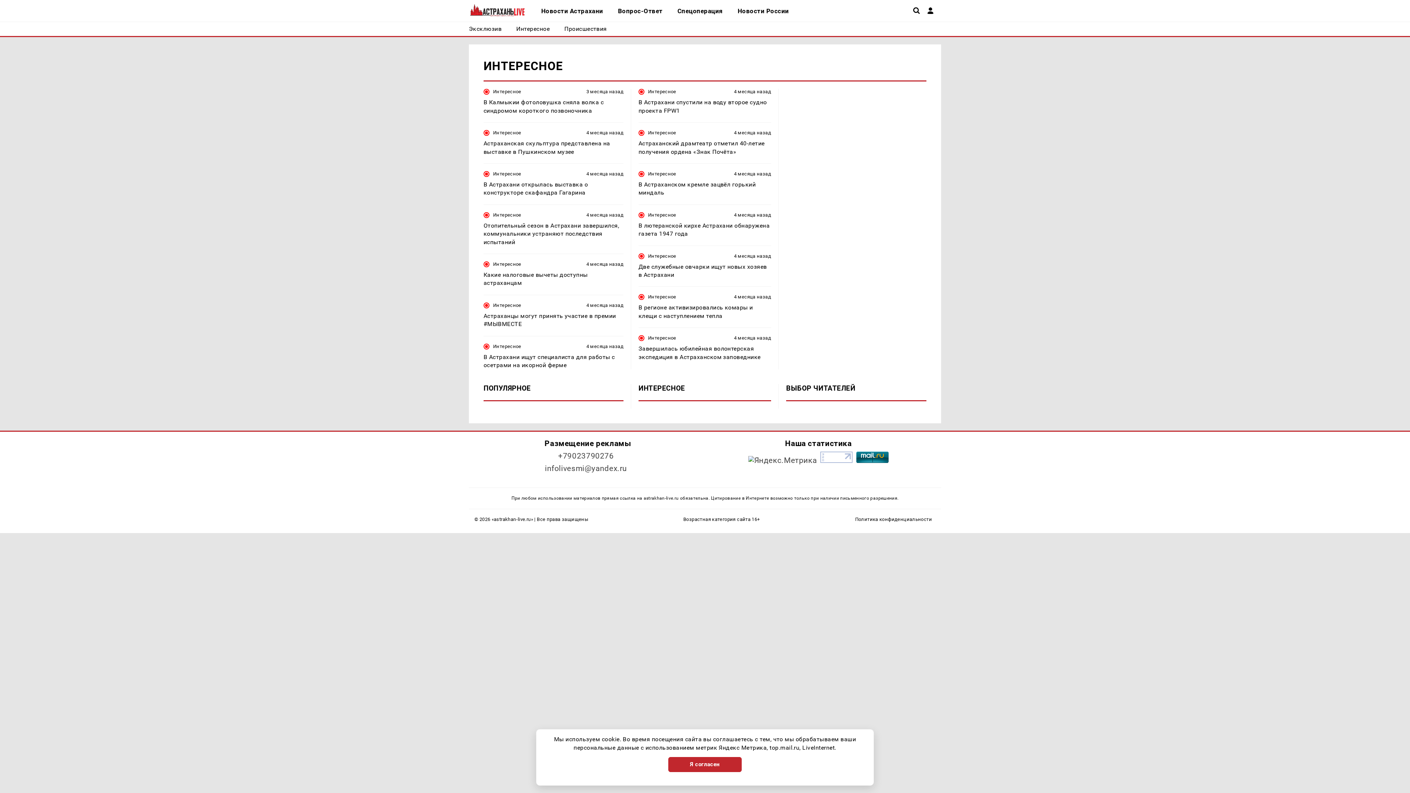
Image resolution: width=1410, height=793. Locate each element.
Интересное (507, 91)
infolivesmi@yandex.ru (586, 468)
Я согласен (705, 764)
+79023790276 (586, 456)
